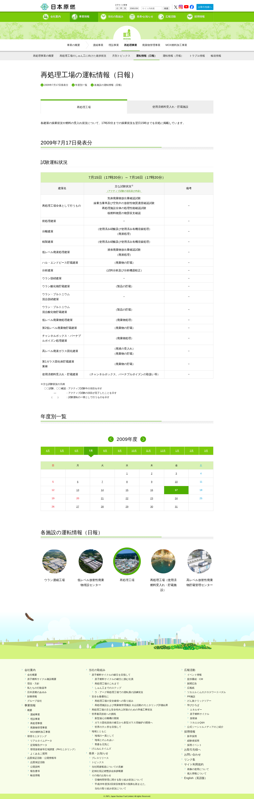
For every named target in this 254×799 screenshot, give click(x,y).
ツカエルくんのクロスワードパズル (206, 692)
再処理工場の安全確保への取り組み (114, 700)
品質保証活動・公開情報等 (41, 758)
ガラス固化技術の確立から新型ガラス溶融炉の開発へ (124, 722)
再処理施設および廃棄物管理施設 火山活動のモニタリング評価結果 (131, 705)
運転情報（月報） (173, 55)
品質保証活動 (37, 762)
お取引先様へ (205, 7)
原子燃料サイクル (199, 714)
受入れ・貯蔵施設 (170, 106)
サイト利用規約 (194, 764)
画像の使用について (198, 769)
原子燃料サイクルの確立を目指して (111, 674)
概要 (29, 710)
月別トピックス (121, 55)
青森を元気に (102, 744)
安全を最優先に (100, 696)
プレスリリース (100, 758)
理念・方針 (33, 683)
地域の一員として (104, 735)
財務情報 (32, 696)
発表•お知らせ (145, 16)
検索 (166, 8)
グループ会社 (34, 700)
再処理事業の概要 (43, 55)
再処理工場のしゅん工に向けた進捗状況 (83, 55)
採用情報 (199, 16)
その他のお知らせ (101, 775)
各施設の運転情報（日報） (108, 85)
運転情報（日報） (146, 55)
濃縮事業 (98, 44)
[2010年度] (143, 439)
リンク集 (189, 759)
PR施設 (191, 696)
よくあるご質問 (38, 753)
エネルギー (196, 709)
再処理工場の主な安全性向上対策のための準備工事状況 (122, 709)
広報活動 (171, 16)
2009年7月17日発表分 (56, 85)
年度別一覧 (81, 85)
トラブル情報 (197, 55)
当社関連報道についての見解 (107, 766)
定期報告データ (38, 745)
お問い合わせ (192, 754)
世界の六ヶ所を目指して (108, 726)
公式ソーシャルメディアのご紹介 (205, 726)
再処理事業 (130, 44)
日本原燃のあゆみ (37, 692)
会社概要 (32, 674)
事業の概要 (73, 44)
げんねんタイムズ (101, 748)
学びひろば (193, 705)
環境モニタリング (37, 736)
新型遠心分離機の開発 (107, 718)
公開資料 (35, 766)
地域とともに (99, 731)
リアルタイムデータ (41, 740)
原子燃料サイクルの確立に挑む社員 (114, 679)
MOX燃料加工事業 (176, 44)
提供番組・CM (195, 679)
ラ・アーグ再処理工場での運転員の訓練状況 (119, 692)
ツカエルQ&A (197, 722)
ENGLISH (134, 8)
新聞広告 (192, 683)
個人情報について (196, 773)
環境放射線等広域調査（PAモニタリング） (53, 749)
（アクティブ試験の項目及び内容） (124, 191)
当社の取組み (116, 16)
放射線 (193, 718)
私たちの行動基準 (37, 687)
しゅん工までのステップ (108, 687)
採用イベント (194, 745)
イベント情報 (194, 674)
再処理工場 (84, 107)
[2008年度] (111, 439)
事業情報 (84, 16)
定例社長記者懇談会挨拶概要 (107, 771)
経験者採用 (193, 740)
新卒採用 (192, 736)
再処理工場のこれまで (107, 683)
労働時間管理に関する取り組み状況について (119, 779)
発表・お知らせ (98, 753)
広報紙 (190, 687)
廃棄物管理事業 (151, 44)
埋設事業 (114, 44)
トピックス (98, 762)
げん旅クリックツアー (199, 700)
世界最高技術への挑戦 (104, 714)
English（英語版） (195, 778)
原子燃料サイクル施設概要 (41, 679)
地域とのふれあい (104, 740)
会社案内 (55, 16)
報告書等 (35, 771)
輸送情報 (216, 55)
